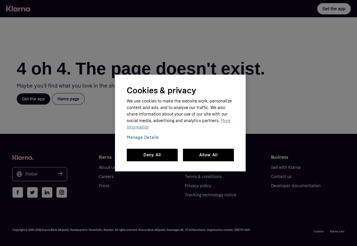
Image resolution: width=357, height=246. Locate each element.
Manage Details (143, 137)
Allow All (208, 154)
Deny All (152, 154)
